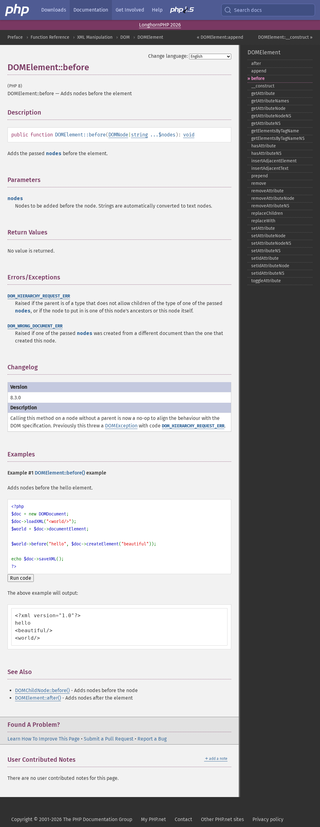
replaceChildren (267, 213)
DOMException (121, 426)
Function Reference (50, 37)
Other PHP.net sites (222, 819)
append (258, 71)
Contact (183, 819)
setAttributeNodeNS (271, 243)
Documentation (90, 10)
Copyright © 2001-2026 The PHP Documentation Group (71, 819)
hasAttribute (263, 146)
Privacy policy (267, 819)
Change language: (168, 56)
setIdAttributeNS (267, 273)
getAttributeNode (268, 108)
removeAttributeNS (270, 206)
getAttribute (263, 93)
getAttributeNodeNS (271, 116)
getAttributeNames (270, 101)
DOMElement (150, 37)
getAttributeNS (266, 123)
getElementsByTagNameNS (278, 138)
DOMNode (118, 135)
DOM (125, 37)
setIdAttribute (265, 258)
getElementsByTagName (275, 131)
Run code (20, 578)
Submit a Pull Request (108, 739)
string (139, 135)
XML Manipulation (94, 37)
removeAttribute (267, 191)
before (258, 78)
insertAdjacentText (269, 168)
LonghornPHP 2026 (160, 25)
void (188, 135)
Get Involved (130, 10)
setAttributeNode (268, 236)
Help (157, 10)
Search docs (248, 10)
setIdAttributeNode (270, 265)
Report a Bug (152, 739)
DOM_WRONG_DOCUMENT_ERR (35, 326)
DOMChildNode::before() (42, 690)
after (256, 63)
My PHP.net (153, 819)
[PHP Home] (17, 10)
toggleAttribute (266, 280)
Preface (15, 37)
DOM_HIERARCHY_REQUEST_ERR (39, 296)
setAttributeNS (266, 251)
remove (258, 183)
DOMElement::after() (38, 698)
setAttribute (263, 228)
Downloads (53, 10)
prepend (259, 176)
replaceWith (263, 221)
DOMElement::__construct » (285, 37)
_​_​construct (262, 86)
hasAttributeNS (266, 153)
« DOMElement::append (220, 37)
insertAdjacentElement (274, 161)
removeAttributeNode (272, 198)
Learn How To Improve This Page (44, 739)
